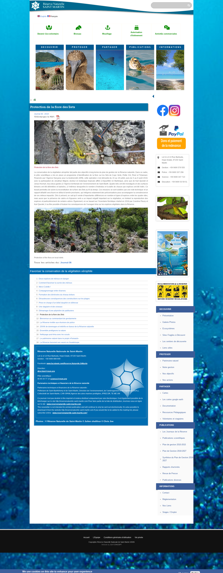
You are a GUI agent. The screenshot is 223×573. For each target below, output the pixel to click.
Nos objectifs (168, 373)
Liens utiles (167, 348)
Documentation (169, 406)
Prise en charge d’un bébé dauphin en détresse (58, 303)
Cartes (165, 393)
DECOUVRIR (49, 47)
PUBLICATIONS (140, 47)
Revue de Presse (170, 473)
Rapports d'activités (171, 467)
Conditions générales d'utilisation (117, 537)
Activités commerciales (166, 34)
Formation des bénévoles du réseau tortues (57, 295)
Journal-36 (65, 262)
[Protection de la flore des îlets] (89, 165)
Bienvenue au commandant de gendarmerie (58, 318)
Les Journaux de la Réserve (174, 432)
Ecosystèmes (168, 328)
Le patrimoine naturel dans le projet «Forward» (59, 338)
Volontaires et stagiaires (173, 419)
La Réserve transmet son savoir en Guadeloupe (59, 342)
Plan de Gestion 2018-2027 (174, 451)
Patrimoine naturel (170, 361)
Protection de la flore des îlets (52, 315)
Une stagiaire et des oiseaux (50, 307)
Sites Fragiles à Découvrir (173, 335)
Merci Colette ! (45, 287)
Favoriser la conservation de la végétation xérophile (61, 271)
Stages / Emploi (169, 512)
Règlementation (169, 499)
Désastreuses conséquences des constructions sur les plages (64, 299)
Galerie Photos (169, 322)
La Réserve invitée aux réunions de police (57, 322)
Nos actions (167, 380)
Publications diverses (171, 480)
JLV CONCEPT (116, 545)
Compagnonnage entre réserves (52, 291)
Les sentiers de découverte (174, 341)
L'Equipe (96, 537)
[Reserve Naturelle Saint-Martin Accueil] (111, 16)
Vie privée (139, 537)
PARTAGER (110, 47)
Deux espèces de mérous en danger (54, 279)
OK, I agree (183, 569)
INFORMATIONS (170, 47)
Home (34, 99)
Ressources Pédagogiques (174, 412)
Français (54, 16)
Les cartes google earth (172, 399)
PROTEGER (80, 47)
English (43, 16)
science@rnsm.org (58, 379)
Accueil (86, 537)
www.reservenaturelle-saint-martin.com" (70, 413)
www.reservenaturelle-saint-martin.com (64, 404)
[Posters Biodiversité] (172, 275)
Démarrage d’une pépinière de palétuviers (56, 311)
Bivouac (77, 34)
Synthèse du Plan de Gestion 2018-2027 (178, 459)
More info (97, 571)
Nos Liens (166, 505)
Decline (195, 569)
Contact (165, 493)
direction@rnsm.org (46, 371)
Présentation (168, 315)
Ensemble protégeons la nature (53, 330)
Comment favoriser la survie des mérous (55, 283)
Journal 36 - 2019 (41, 114)
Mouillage (107, 34)
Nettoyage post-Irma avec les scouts (55, 334)
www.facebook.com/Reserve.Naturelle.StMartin (67, 363)
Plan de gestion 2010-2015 (174, 444)
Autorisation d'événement (136, 34)
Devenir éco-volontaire (48, 34)
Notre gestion (168, 367)
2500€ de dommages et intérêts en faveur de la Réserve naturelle (67, 327)
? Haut (200, 521)
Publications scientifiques (173, 438)
